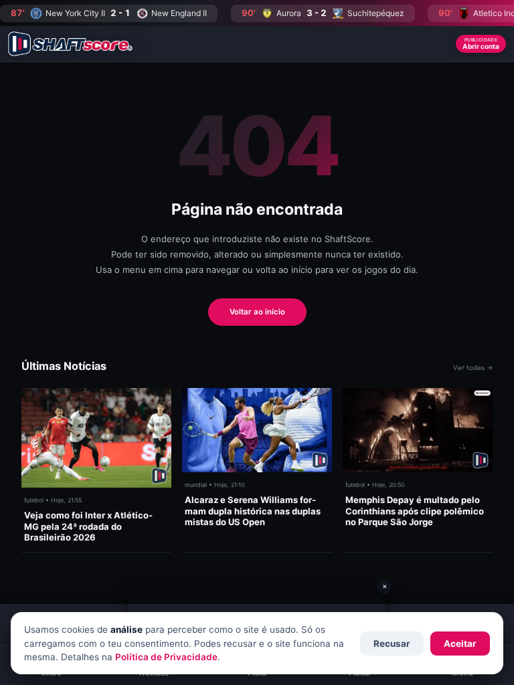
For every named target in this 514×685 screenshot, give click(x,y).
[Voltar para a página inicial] (70, 43)
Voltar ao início (257, 311)
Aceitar (460, 643)
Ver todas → (473, 367)
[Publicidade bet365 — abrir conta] (257, 602)
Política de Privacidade (166, 657)
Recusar (391, 643)
